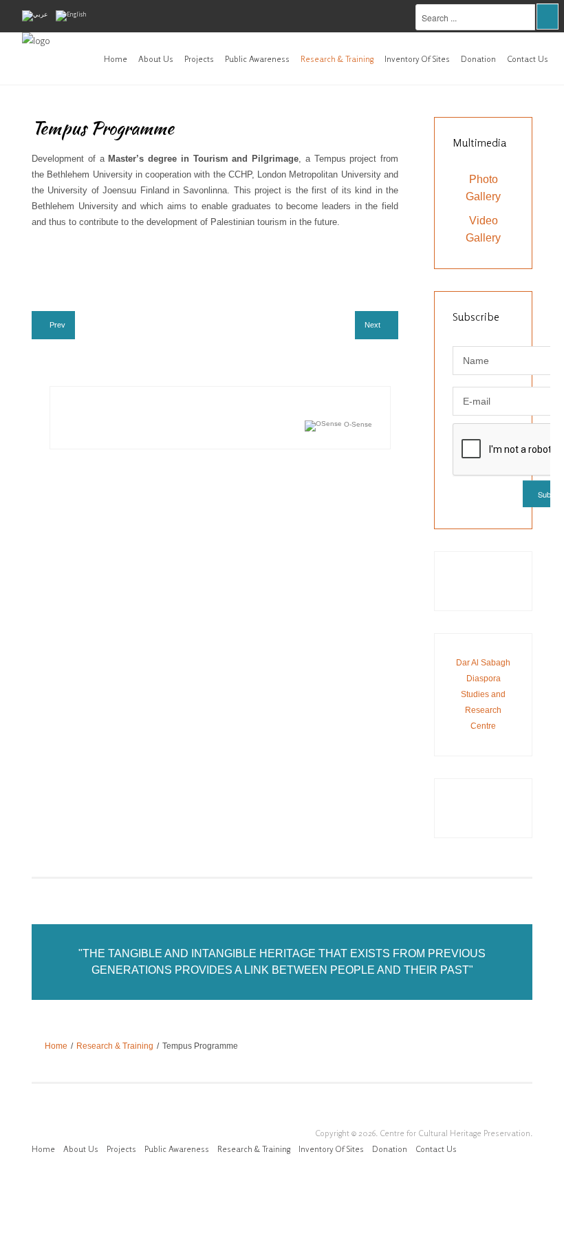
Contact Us (527, 59)
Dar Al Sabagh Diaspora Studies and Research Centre (483, 694)
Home (115, 59)
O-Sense (357, 424)
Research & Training (337, 59)
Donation (478, 59)
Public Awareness (257, 59)
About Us (155, 59)
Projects (199, 59)
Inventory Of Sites (417, 59)
